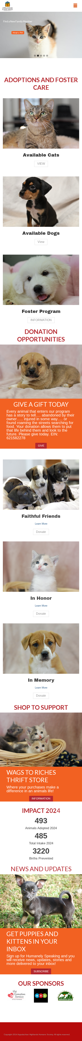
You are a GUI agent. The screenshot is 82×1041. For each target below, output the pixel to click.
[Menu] (75, 6)
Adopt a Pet (18, 32)
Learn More (41, 523)
